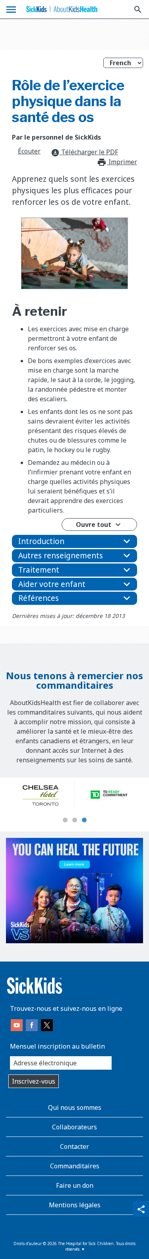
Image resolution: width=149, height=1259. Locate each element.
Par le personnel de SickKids (56, 137)
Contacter (74, 1146)
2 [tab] (75, 820)
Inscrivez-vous (33, 1081)
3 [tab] (84, 820)
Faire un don (74, 1185)
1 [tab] (65, 820)
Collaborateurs (74, 1127)
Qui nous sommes (74, 1107)
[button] (74, 541)
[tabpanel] (40, 794)
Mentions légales (75, 1205)
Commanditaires (74, 1166)
